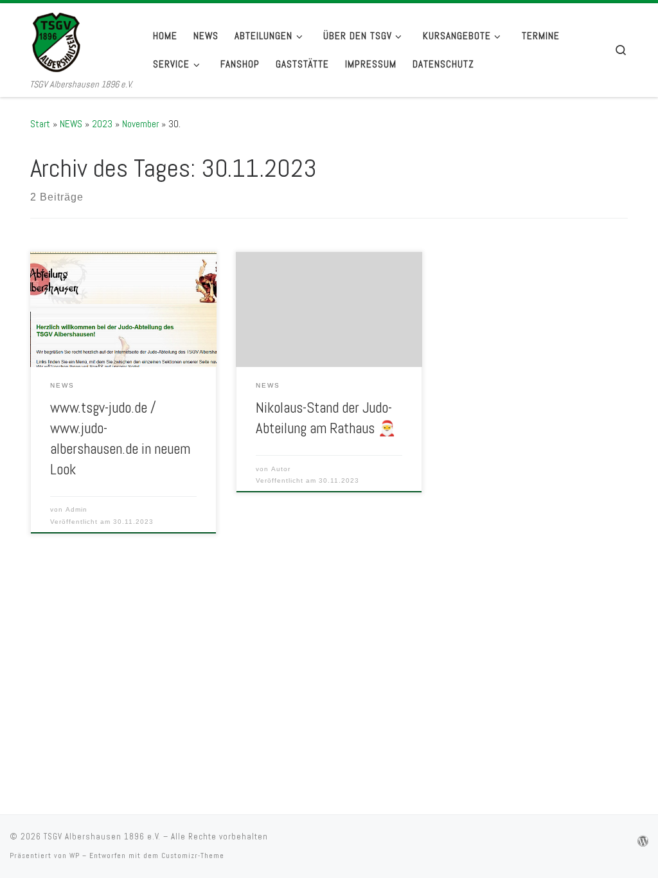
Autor (280, 468)
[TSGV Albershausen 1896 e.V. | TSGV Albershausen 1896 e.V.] (81, 40)
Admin (76, 509)
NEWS (71, 124)
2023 (102, 124)
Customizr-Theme (192, 855)
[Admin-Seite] (642, 841)
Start (40, 124)
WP (74, 855)
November (140, 124)
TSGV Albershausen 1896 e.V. (102, 836)
